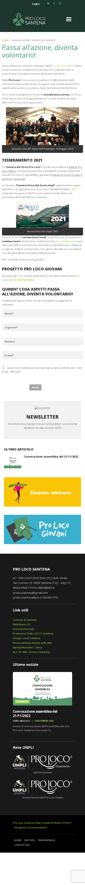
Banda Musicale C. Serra (27, 647)
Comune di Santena (25, 620)
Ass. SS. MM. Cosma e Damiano (31, 652)
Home (5, 40)
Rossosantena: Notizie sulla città (32, 643)
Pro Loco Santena (62, 65)
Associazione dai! (23, 629)
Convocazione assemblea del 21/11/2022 (51, 456)
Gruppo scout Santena (26, 638)
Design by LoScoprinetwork (30, 827)
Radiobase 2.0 (21, 624)
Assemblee (22, 701)
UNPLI (73, 189)
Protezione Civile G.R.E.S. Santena (33, 633)
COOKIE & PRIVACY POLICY (56, 823)
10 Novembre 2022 (43, 720)
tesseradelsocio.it (65, 241)
